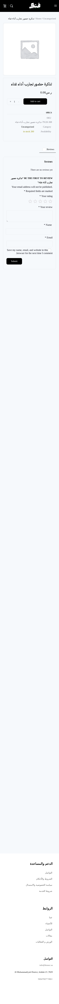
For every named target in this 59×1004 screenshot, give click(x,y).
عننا (50, 917)
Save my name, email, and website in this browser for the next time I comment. (30, 251)
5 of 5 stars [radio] (30, 201)
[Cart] (5, 6)
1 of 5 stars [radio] (50, 201)
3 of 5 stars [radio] (40, 201)
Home (38, 19)
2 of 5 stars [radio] (45, 201)
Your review (45, 207)
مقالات (49, 936)
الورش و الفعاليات (44, 942)
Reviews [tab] (49, 149)
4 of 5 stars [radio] (35, 201)
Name (48, 225)
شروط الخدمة (45, 891)
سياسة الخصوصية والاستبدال (39, 885)
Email (49, 237)
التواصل (48, 873)
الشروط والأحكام (44, 879)
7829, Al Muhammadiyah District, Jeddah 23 (33, 972)
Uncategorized (49, 19)
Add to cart (35, 101)
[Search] (12, 6)
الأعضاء (48, 923)
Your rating (46, 196)
